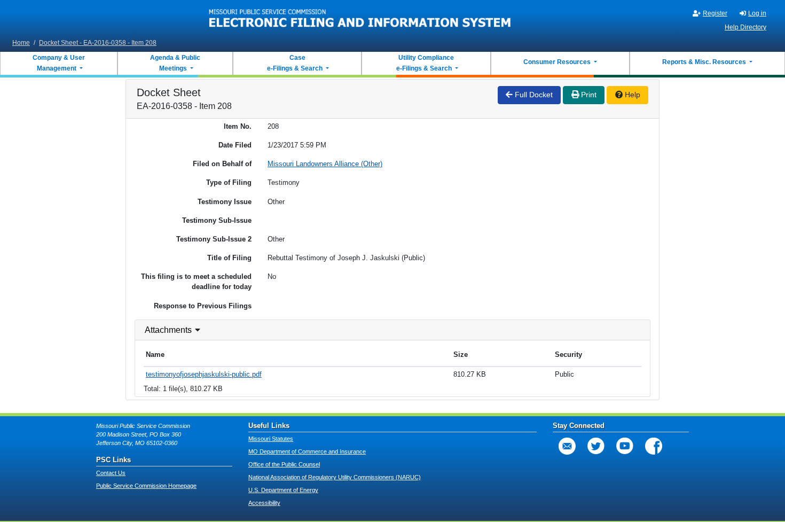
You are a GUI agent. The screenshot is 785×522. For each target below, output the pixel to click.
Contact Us (110, 473)
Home (21, 42)
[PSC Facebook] (653, 446)
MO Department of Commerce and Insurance (307, 451)
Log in (757, 13)
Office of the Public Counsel (284, 464)
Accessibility (264, 503)
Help (631, 94)
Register (715, 13)
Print (587, 94)
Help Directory (745, 27)
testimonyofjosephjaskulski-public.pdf (204, 374)
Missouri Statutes (270, 438)
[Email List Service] (567, 446)
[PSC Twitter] (596, 446)
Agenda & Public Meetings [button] (175, 63)
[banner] (360, 17)
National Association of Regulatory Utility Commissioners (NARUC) (334, 477)
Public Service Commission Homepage (146, 485)
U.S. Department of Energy (283, 490)
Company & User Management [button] (59, 63)
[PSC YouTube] (624, 446)
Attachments (168, 329)
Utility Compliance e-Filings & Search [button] (424, 63)
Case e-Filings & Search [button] (294, 63)
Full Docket (533, 94)
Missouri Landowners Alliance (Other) (325, 164)
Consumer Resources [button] (557, 62)
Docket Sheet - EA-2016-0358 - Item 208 (97, 42)
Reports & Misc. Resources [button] (705, 62)
